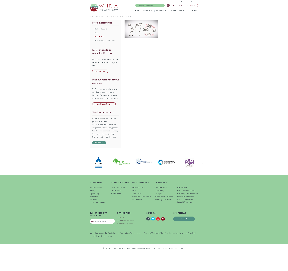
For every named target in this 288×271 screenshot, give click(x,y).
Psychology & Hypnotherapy (187, 194)
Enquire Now (99, 143)
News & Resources (193, 2)
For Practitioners (178, 10)
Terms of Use (163, 248)
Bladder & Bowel (96, 187)
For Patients (148, 10)
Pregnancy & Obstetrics (163, 200)
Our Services (161, 10)
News (96, 33)
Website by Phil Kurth (177, 248)
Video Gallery (118, 16)
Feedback (184, 219)
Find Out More (100, 71)
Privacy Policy (151, 248)
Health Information (101, 29)
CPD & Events (116, 191)
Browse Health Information (104, 104)
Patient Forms (137, 200)
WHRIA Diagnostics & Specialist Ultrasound (185, 201)
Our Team (193, 10)
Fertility (92, 191)
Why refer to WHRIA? (119, 187)
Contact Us (191, 5)
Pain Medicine (182, 187)
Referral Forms (116, 194)
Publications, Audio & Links (104, 40)
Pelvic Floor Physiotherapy (186, 191)
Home (137, 10)
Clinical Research (161, 187)
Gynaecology (94, 194)
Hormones (94, 197)
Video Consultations (97, 203)
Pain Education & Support (164, 197)
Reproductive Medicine (185, 197)
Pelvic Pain (93, 200)
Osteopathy (159, 194)
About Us (183, 2)
